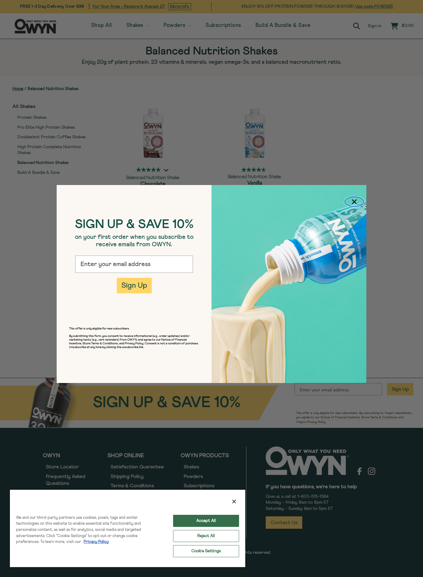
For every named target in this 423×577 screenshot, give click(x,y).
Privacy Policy (96, 542)
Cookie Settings (206, 551)
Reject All (206, 536)
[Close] (234, 501)
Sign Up (134, 285)
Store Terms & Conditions (100, 343)
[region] (127, 528)
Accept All (206, 521)
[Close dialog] (354, 202)
